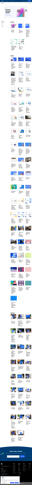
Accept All (17, 482)
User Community (24, 466)
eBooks (2, 23)
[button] (6, 1)
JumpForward (14, 470)
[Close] (18, 477)
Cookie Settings (4, 482)
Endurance (19, 469)
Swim (18, 475)
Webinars (3, 26)
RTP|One (14, 471)
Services (29, 466)
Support (23, 467)
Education (19, 468)
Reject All (12, 482)
